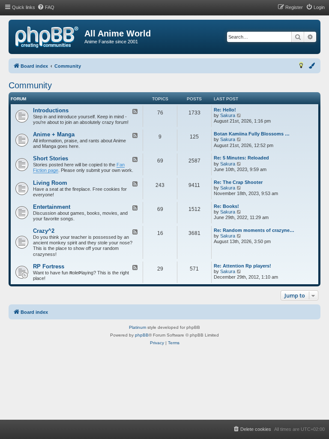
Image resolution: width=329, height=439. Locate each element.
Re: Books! (226, 206)
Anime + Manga (54, 134)
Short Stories (50, 158)
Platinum (137, 327)
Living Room (50, 183)
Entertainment (51, 207)
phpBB (142, 335)
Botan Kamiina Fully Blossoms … (252, 133)
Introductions (51, 110)
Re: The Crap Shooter (238, 182)
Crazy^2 (43, 231)
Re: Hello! (225, 109)
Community (30, 85)
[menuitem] (45, 7)
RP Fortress (48, 266)
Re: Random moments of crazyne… (254, 230)
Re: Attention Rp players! (242, 265)
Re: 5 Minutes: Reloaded (241, 157)
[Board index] (47, 37)
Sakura (227, 115)
